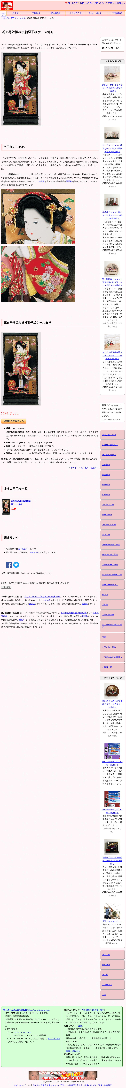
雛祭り (22, 620)
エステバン (107, 985)
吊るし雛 (106, 535)
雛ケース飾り (95, 13)
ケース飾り (107, 515)
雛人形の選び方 (109, 455)
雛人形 (6, 18)
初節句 (85, 616)
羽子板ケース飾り (18, 18)
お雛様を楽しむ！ (110, 445)
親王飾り (16, 13)
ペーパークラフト (110, 585)
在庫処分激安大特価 (111, 545)
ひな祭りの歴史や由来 (112, 575)
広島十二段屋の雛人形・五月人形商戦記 (94, 1085)
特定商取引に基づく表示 (112, 626)
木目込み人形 (75, 13)
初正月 (42, 181)
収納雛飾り (56, 13)
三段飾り (36, 13)
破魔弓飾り (35, 552)
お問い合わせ (108, 615)
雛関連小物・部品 (110, 555)
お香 (104, 995)
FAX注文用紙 (54, 1039)
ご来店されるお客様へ (112, 657)
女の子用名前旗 (115, 13)
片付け (105, 605)
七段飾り (106, 495)
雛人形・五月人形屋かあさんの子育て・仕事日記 (54, 1085)
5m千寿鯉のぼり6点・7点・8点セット (112, 811)
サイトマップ (20, 1085)
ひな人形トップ (109, 435)
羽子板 (69, 181)
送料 (104, 637)
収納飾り (106, 485)
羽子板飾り (23, 549)
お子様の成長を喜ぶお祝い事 (74, 613)
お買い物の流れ (109, 647)
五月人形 (106, 955)
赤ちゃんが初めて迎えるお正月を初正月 (42, 596)
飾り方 (105, 595)
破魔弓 (85, 604)
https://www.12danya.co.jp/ (26, 1010)
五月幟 (105, 975)
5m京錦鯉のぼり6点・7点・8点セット (112, 763)
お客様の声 (107, 667)
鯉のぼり (106, 965)
